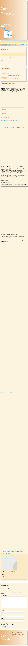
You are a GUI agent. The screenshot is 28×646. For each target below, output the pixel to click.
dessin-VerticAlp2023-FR (6, 392)
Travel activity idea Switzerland (13, 120)
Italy (8, 34)
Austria (9, 31)
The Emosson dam (5, 73)
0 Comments (4, 77)
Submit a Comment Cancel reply (11, 78)
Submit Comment (5, 626)
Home (5, 28)
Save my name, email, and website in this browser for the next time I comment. (13, 623)
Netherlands (10, 35)
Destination (7, 30)
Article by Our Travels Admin (12, 75)
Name (3, 610)
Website (3, 618)
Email (3, 614)
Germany (9, 32)
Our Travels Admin (11, 571)
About (5, 38)
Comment (4, 595)
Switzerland (10, 37)
